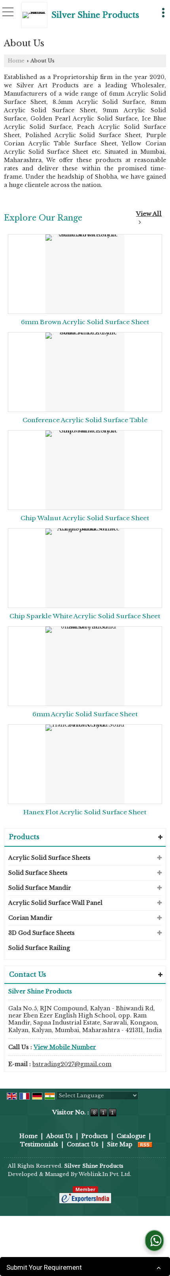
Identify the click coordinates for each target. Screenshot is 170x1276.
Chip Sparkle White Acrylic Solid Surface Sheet (85, 616)
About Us (59, 1136)
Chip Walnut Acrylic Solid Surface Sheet (85, 518)
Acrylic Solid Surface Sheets (49, 857)
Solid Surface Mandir (39, 887)
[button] (65, 1047)
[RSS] (145, 1144)
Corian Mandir (30, 917)
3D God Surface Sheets (41, 932)
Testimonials (39, 1144)
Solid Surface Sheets (38, 872)
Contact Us (82, 1144)
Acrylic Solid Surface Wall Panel (55, 902)
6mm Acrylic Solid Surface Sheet (85, 714)
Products (24, 837)
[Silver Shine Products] (36, 15)
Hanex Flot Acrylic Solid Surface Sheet (85, 812)
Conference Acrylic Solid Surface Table (85, 420)
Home (16, 61)
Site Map (119, 1144)
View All (149, 213)
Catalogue (131, 1136)
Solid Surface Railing (39, 947)
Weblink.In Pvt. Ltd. (105, 1174)
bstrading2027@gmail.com (71, 1064)
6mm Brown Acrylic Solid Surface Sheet (85, 322)
